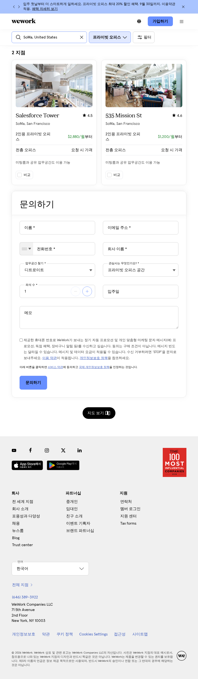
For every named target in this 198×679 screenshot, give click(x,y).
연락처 (126, 502)
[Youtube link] (14, 450)
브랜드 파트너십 (80, 531)
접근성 (120, 634)
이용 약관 (49, 358)
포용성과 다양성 (26, 516)
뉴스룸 (18, 531)
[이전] (14, 6)
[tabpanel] (99, 117)
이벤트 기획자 (78, 523)
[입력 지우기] (81, 37)
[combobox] (26, 248)
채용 (16, 523)
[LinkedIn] (79, 450)
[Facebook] (30, 450)
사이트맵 (140, 634)
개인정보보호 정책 (94, 358)
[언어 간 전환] (139, 21)
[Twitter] (63, 450)
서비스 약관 (55, 367)
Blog (16, 538)
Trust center (22, 545)
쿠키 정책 (65, 634)
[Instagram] (46, 450)
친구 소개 (74, 516)
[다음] (18, 6)
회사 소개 (20, 509)
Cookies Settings (93, 634)
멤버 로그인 (130, 509)
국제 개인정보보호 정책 (94, 367)
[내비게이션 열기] (181, 21)
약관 (46, 634)
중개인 (72, 502)
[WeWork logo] (24, 20)
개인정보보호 (23, 634)
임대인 (72, 509)
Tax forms (128, 523)
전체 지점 (20, 585)
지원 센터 (128, 516)
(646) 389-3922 (25, 597)
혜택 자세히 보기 (45, 9)
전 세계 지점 (22, 502)
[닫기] (183, 7)
